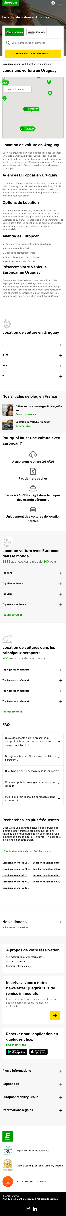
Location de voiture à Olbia (16, 875)
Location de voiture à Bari (46, 862)
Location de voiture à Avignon (46, 881)
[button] (50, 93)
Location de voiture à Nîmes (16, 881)
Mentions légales (26, 1199)
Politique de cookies (47, 1199)
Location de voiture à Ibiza (46, 869)
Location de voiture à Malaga (16, 869)
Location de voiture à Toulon (16, 888)
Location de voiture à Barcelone (16, 862)
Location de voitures (13, 64)
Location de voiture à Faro (46, 875)
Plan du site (8, 1199)
